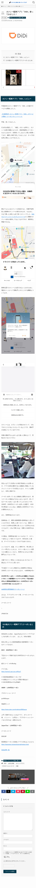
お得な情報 (11, 763)
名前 (5, 833)
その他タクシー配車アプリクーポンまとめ (19, 60)
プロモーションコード (8, 766)
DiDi (5, 763)
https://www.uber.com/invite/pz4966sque (14, 709)
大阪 (17, 766)
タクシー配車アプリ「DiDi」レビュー (17, 57)
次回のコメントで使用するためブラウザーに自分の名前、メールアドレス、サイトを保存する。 (19, 852)
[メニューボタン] (2, 2)
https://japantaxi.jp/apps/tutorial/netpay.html (15, 744)
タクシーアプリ (20, 763)
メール (5, 839)
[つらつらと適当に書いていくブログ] (18, 2)
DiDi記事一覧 (5, 750)
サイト (5, 846)
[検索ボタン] (33, 2)
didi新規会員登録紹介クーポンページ (13, 589)
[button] (3, 791)
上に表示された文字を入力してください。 (14, 861)
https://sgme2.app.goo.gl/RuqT (11, 671)
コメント (6, 811)
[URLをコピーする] (32, 791)
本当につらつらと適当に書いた (17, 17)
